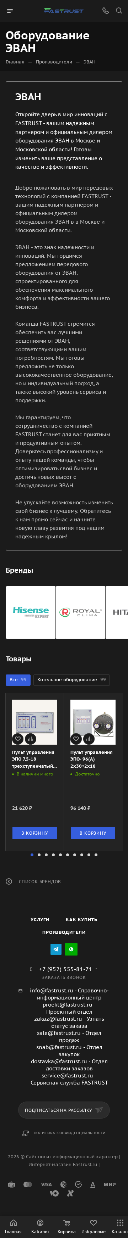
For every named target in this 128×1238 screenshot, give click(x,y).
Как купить (81, 920)
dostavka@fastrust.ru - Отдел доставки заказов (69, 1065)
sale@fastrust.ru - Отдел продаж (69, 1036)
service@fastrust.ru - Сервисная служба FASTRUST (69, 1079)
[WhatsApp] (71, 949)
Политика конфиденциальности (70, 1133)
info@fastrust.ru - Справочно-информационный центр (69, 994)
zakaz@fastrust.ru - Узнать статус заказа (69, 1022)
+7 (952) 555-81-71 (65, 969)
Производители (63, 932)
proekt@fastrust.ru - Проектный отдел (69, 1008)
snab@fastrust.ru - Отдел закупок (69, 1051)
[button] (32, 854)
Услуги (40, 920)
